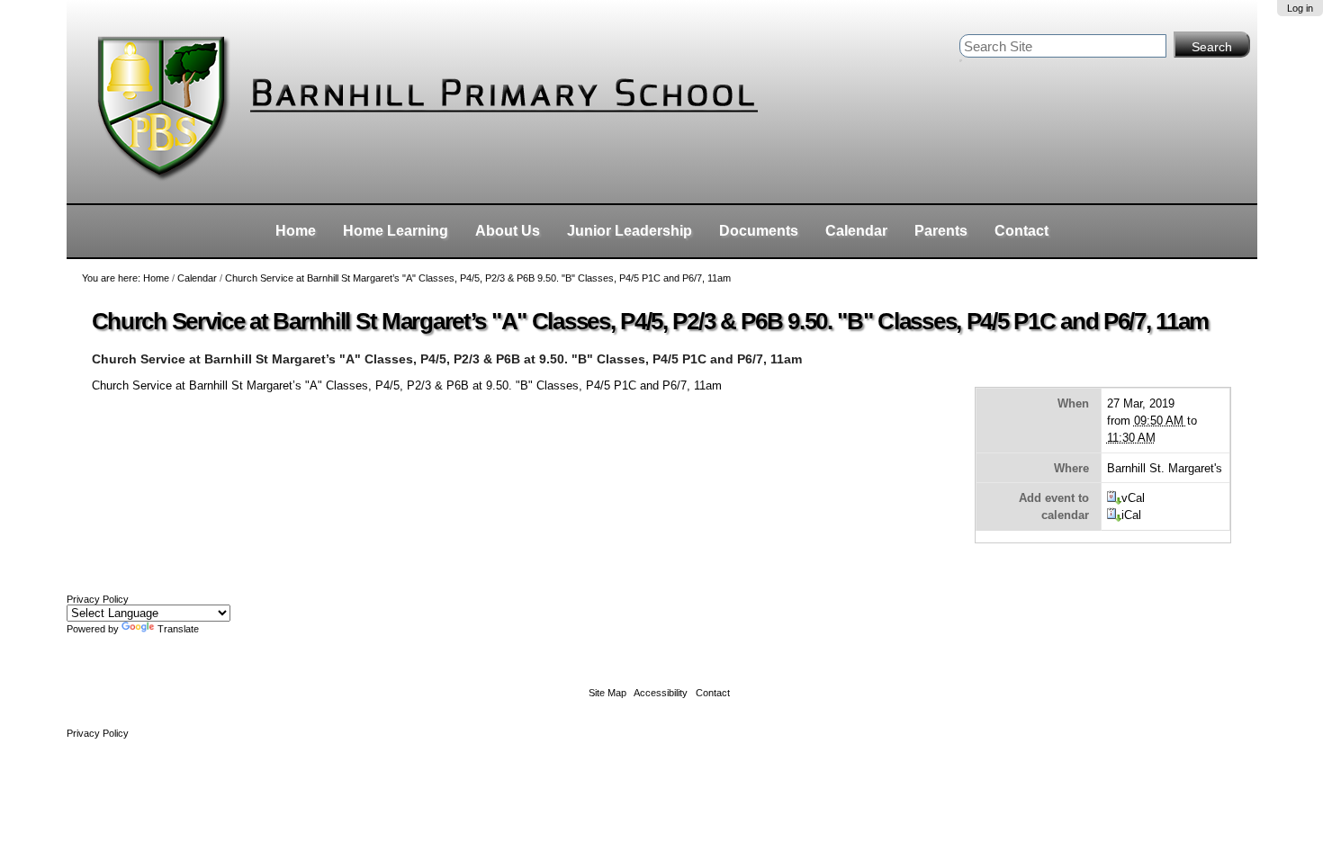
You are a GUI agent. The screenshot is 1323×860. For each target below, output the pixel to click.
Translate (178, 628)
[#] (453, 102)
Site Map (607, 692)
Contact (1021, 230)
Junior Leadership (629, 230)
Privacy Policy (98, 599)
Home (295, 230)
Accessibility (661, 692)
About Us (507, 230)
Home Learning (395, 230)
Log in (1300, 8)
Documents (758, 230)
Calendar (856, 230)
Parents (941, 230)
